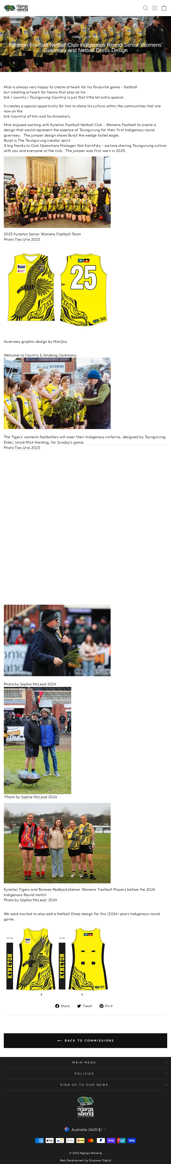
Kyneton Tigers (17, 889)
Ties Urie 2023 (28, 239)
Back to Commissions (88, 1040)
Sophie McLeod (33, 684)
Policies (84, 1073)
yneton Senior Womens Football (43, 234)
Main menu (84, 1062)
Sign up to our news (84, 1084)
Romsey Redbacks (54, 889)
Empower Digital (100, 1160)
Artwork (77, 36)
